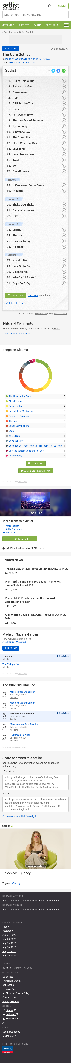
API (4, 1022)
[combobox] (35, 14)
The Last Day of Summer (28, 120)
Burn (15, 216)
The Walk (18, 235)
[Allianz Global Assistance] (7, 1049)
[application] (35, 849)
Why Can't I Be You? (25, 277)
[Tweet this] (53, 70)
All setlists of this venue (14, 642)
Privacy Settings (10, 1001)
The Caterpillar (22, 137)
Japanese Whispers (19, 426)
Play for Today (21, 241)
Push (16, 109)
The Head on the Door (20, 396)
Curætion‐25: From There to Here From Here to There (35, 445)
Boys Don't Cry (22, 283)
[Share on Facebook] (58, 70)
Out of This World (23, 81)
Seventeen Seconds (19, 416)
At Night (18, 190)
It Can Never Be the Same (28, 185)
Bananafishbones (23, 210)
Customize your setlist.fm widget (19, 816)
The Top (13, 421)
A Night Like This (23, 103)
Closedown (20, 92)
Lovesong (19, 148)
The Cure (10, 54)
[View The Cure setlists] (35, 499)
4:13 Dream (14, 436)
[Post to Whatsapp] (63, 70)
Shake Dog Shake (23, 204)
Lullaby (17, 229)
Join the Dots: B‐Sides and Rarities (26, 450)
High (15, 98)
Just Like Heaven (23, 154)
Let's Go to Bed (22, 266)
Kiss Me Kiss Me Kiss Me (21, 411)
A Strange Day (21, 132)
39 (14, 165)
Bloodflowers (21, 171)
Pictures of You (22, 86)
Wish (11, 431)
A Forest (18, 246)
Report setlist (41, 313)
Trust (16, 160)
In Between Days (23, 115)
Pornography (15, 455)
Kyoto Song (20, 126)
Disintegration (16, 406)
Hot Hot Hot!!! (21, 260)
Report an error (60, 313)
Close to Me (20, 271)
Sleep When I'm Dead (26, 143)
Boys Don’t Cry (16, 440)
